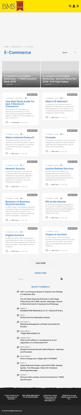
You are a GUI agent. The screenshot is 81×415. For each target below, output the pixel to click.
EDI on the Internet (55, 201)
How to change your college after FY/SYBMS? (38, 358)
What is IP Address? (56, 101)
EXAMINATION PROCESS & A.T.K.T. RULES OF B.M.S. (41, 311)
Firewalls (50, 137)
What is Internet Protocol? (19, 137)
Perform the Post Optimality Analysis (35, 317)
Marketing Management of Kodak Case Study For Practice (40, 325)
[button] (70, 6)
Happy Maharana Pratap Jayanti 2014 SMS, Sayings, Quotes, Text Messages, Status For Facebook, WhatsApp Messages (41, 367)
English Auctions (14, 235)
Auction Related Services (59, 168)
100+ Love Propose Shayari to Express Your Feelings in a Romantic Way (41, 293)
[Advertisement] (40, 30)
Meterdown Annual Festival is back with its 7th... (69, 397)
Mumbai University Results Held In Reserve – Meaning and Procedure (41, 350)
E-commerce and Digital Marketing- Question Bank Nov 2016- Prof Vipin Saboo (60, 79)
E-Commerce (9, 98)
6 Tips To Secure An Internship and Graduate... (12, 397)
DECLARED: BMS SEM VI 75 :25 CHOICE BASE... (31, 396)
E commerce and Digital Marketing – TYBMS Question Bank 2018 (20, 79)
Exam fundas (19, 98)
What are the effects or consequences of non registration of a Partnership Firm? (38, 341)
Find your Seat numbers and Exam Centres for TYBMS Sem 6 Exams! (42, 378)
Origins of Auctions (56, 234)
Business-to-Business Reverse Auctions (17, 203)
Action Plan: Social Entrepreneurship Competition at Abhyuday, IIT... (50, 397)
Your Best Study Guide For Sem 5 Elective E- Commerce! (19, 104)
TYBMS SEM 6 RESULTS (30, 333)
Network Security (15, 168)
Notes (57, 98)
